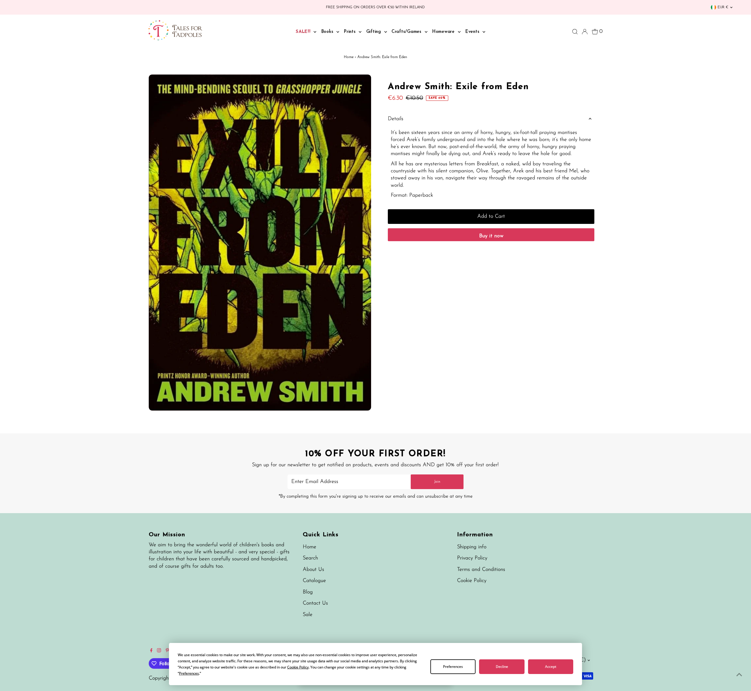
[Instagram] (159, 651)
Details (395, 119)
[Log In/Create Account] (584, 31)
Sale (307, 614)
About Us (313, 569)
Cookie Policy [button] (298, 667)
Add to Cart (491, 216)
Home (348, 57)
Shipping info (471, 547)
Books (328, 32)
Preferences (453, 666)
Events (473, 32)
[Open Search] (575, 31)
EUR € (723, 7)
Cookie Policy (471, 580)
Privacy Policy (472, 558)
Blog (308, 592)
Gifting (374, 32)
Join (437, 482)
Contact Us (315, 603)
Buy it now (491, 236)
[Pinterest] (167, 651)
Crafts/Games (407, 32)
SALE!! (304, 32)
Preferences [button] (189, 673)
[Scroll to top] (739, 675)
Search (310, 558)
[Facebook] (151, 651)
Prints (350, 32)
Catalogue (314, 580)
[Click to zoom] (361, 84)
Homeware (444, 32)
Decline (502, 666)
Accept (550, 666)
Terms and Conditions (481, 569)
